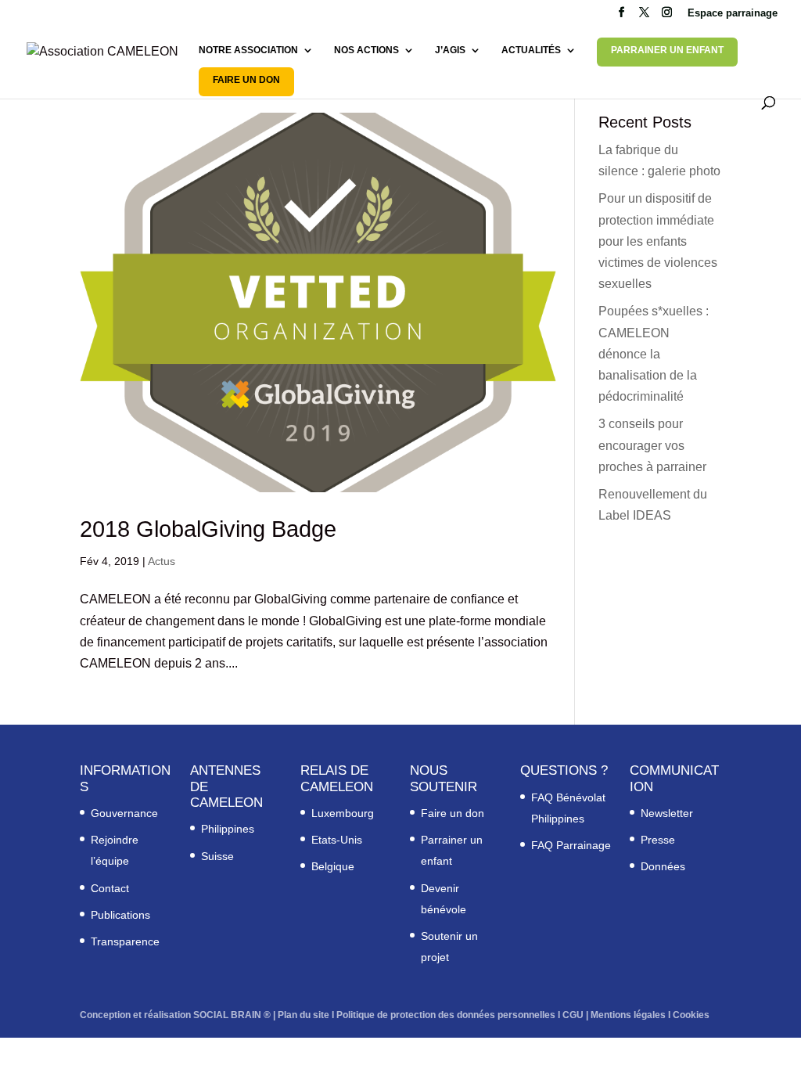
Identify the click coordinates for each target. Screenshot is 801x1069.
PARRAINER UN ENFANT (667, 50)
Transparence (125, 941)
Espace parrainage (733, 13)
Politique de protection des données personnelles (445, 1015)
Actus (161, 561)
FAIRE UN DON (246, 79)
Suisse (217, 856)
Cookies (691, 1015)
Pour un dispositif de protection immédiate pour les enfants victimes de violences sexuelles (657, 241)
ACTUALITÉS (531, 50)
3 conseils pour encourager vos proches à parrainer (652, 445)
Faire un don (452, 813)
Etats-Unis (336, 839)
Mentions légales (628, 1015)
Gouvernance (124, 813)
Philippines (227, 828)
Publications (120, 915)
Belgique (332, 866)
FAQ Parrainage (571, 845)
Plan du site (303, 1015)
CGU (573, 1015)
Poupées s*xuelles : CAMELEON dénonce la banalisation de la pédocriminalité (653, 353)
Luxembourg (342, 813)
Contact (110, 888)
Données (663, 866)
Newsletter (667, 813)
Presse (658, 839)
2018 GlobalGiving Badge (208, 529)
